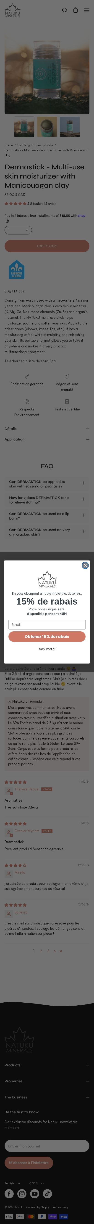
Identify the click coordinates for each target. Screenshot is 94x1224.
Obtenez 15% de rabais (47, 636)
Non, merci (47, 649)
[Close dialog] (85, 565)
